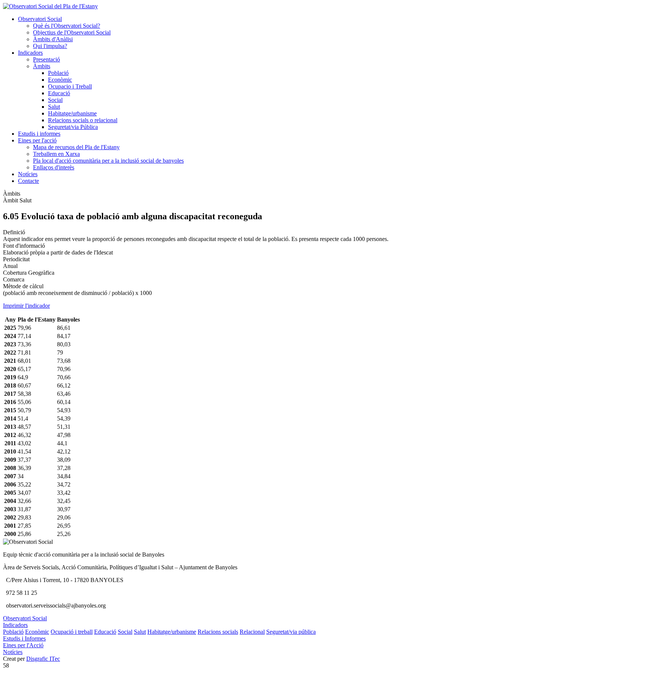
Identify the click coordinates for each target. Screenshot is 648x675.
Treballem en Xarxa (56, 154)
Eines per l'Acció (23, 645)
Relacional (252, 632)
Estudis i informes (39, 133)
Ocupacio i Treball (70, 86)
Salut (54, 106)
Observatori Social (40, 19)
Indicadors (30, 52)
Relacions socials (218, 632)
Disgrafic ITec (43, 659)
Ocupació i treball (72, 632)
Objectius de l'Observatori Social (72, 32)
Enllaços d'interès (53, 167)
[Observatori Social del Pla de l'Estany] (50, 6)
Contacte (28, 181)
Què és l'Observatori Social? (66, 25)
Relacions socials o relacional (82, 120)
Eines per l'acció (37, 140)
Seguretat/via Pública (73, 127)
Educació (59, 93)
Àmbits (41, 66)
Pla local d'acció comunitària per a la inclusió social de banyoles (108, 160)
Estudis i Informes (24, 638)
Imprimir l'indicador (26, 305)
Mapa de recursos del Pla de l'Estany (76, 147)
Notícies (28, 174)
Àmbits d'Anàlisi (53, 39)
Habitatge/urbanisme (72, 113)
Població (58, 73)
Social (55, 100)
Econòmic (60, 79)
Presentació (46, 59)
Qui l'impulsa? (50, 46)
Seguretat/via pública (291, 632)
